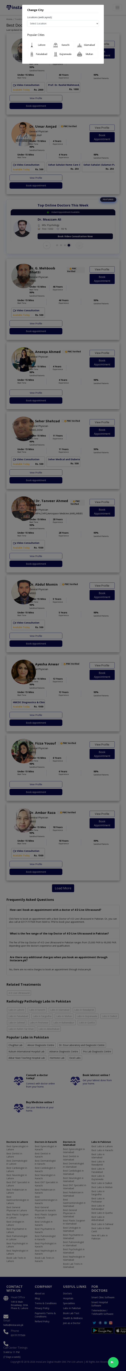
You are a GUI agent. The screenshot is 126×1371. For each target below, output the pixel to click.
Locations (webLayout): (39, 17)
